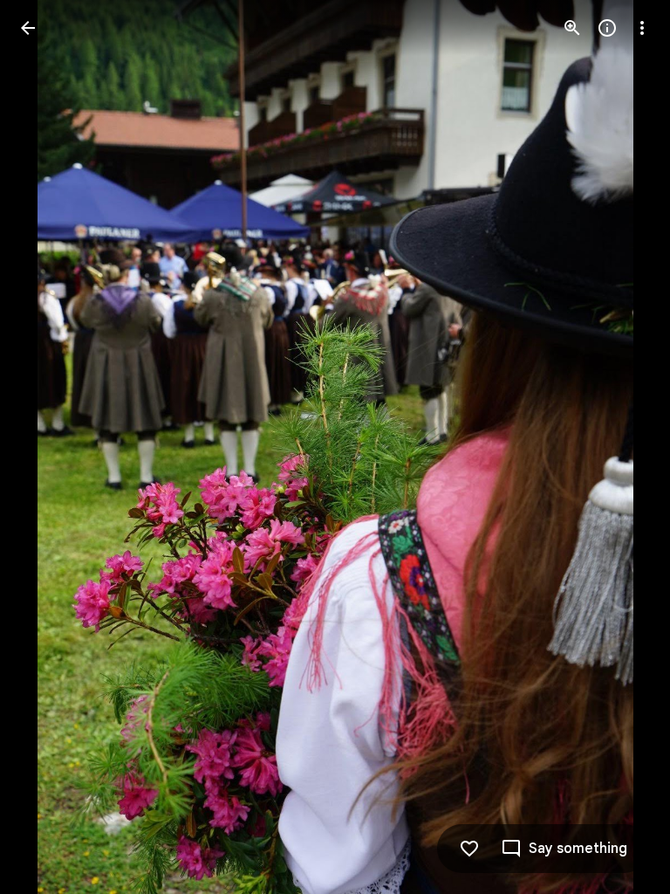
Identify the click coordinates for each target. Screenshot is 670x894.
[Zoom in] (572, 27)
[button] (48, 447)
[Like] (469, 848)
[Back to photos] (28, 28)
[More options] (642, 27)
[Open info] (607, 27)
